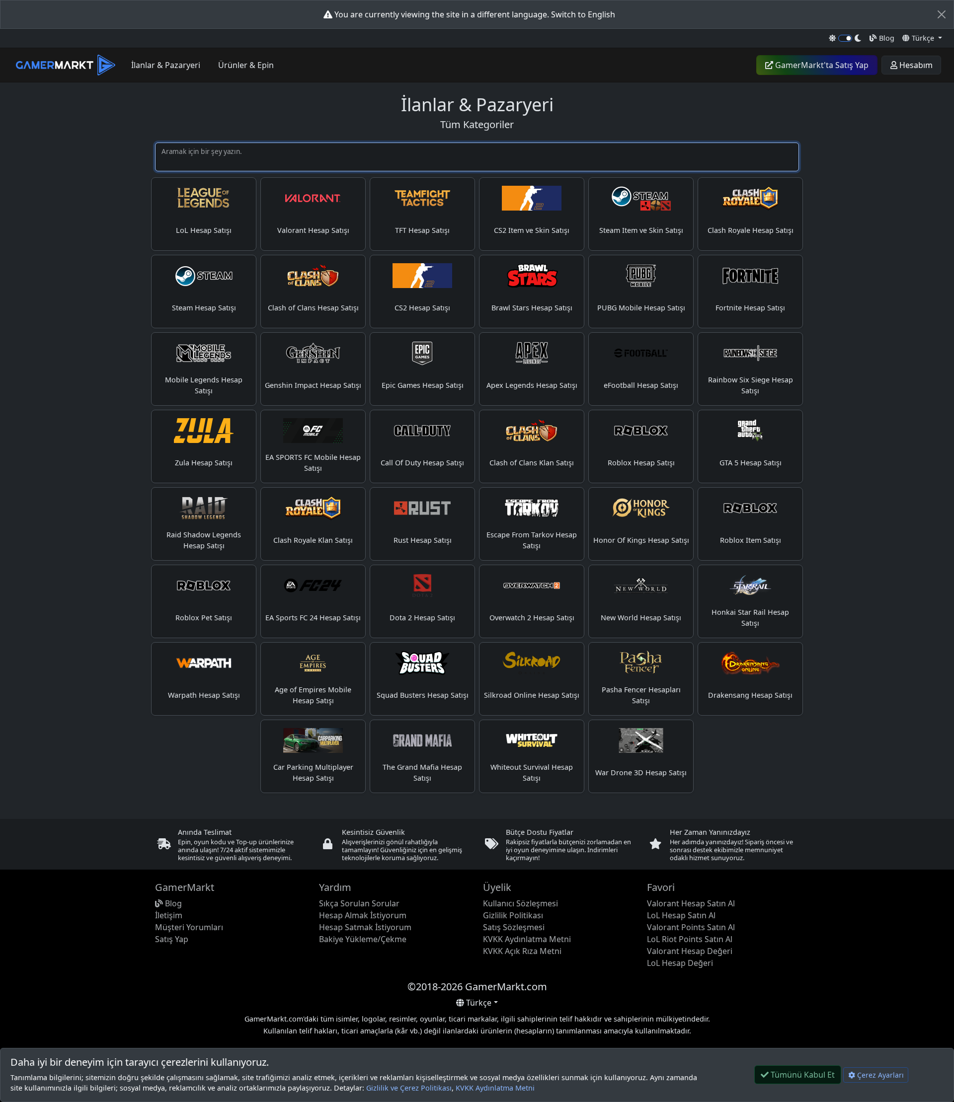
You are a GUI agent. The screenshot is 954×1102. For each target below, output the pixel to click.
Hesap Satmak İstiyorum (365, 927)
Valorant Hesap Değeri (689, 951)
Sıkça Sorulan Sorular (359, 903)
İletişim (168, 915)
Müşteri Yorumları (189, 927)
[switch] (845, 38)
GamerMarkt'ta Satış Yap (821, 65)
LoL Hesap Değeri (680, 962)
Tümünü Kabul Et (802, 1074)
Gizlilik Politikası (513, 915)
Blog (885, 38)
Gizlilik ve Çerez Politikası (409, 1088)
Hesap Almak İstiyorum (362, 915)
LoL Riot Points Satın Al (689, 939)
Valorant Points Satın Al (691, 927)
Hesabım (915, 65)
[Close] (942, 14)
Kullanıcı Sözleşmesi (520, 903)
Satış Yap (171, 939)
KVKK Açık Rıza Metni (522, 951)
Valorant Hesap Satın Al (691, 903)
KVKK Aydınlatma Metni (495, 1088)
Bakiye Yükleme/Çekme (362, 939)
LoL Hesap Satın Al (681, 915)
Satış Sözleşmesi (514, 927)
